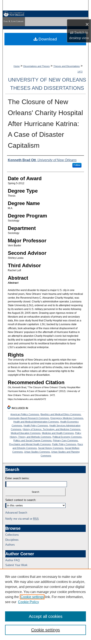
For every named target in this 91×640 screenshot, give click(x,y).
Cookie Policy (28, 602)
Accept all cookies (45, 616)
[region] (45, 604)
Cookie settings (32, 597)
